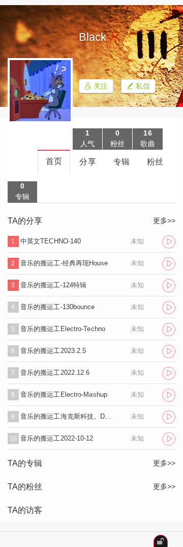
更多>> (164, 220)
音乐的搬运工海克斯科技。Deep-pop (67, 416)
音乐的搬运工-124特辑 (53, 285)
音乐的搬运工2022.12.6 (55, 372)
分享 (87, 161)
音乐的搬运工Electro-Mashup (63, 394)
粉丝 (155, 161)
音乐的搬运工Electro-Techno (62, 329)
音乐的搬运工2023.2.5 (53, 350)
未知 (137, 241)
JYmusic (54, 541)
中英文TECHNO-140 (50, 241)
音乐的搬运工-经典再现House (64, 263)
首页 (54, 161)
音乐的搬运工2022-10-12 (57, 438)
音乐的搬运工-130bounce (57, 307)
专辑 (121, 161)
